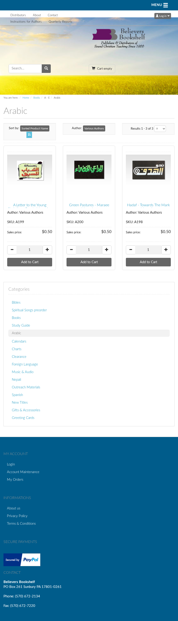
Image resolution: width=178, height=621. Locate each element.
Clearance (19, 357)
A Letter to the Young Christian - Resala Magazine (29, 207)
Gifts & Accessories (26, 410)
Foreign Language (25, 364)
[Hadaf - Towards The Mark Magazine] (148, 170)
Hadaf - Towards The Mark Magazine (148, 207)
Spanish (17, 395)
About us (13, 508)
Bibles (16, 302)
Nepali (16, 379)
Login (11, 464)
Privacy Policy (17, 516)
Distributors (18, 15)
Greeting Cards (23, 418)
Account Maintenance (23, 472)
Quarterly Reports (60, 21)
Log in (163, 16)
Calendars (19, 341)
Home (25, 98)
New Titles (20, 402)
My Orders (15, 479)
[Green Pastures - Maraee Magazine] (89, 170)
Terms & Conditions (21, 523)
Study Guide (21, 325)
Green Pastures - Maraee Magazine (89, 207)
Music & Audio (22, 372)
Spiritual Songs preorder (29, 310)
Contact (53, 15)
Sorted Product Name (35, 128)
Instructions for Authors (26, 21)
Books (36, 98)
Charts (16, 349)
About (37, 15)
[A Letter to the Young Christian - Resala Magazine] (29, 170)
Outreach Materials (26, 387)
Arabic (16, 333)
